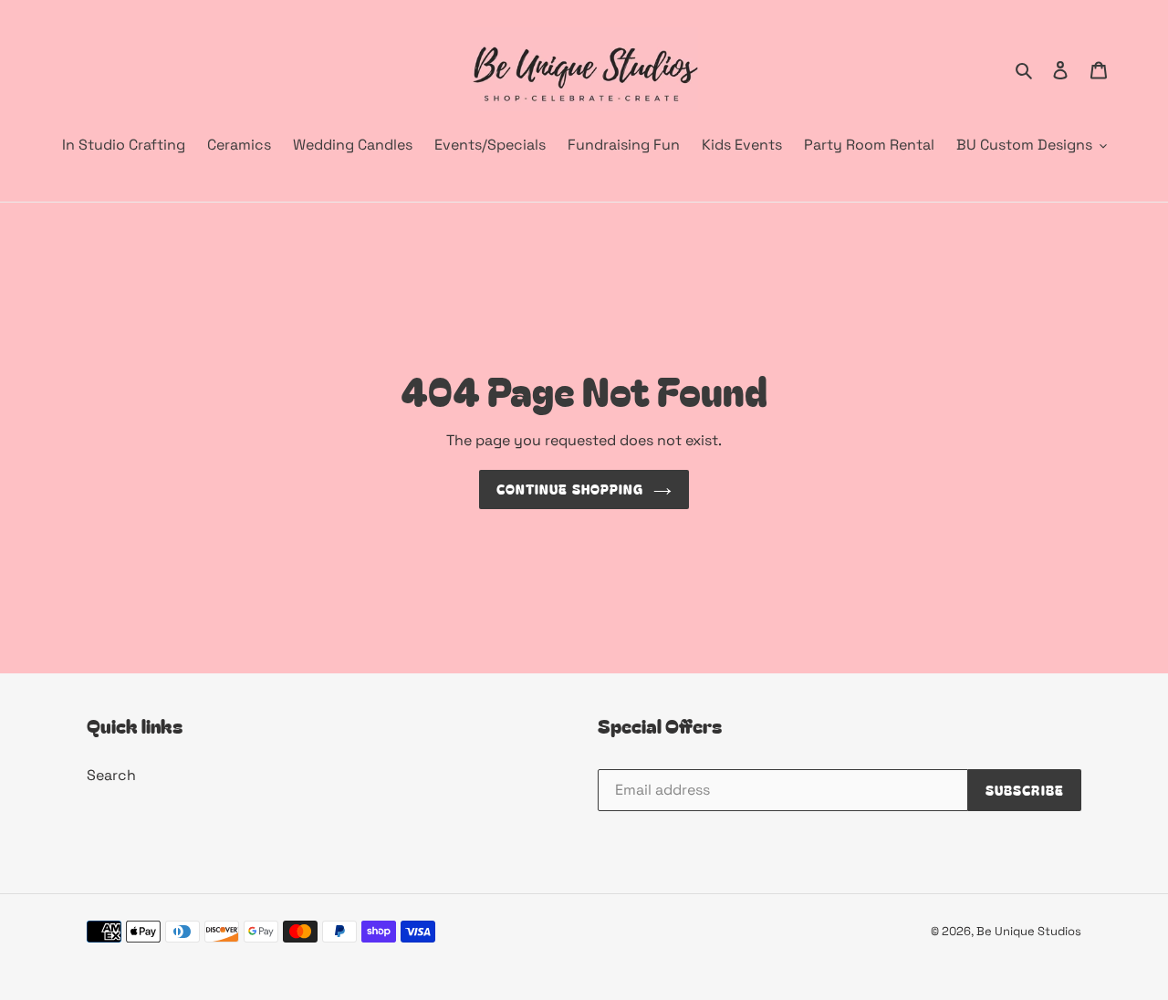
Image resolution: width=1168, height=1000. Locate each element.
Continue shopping (569, 489)
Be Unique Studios (1028, 931)
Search (111, 775)
